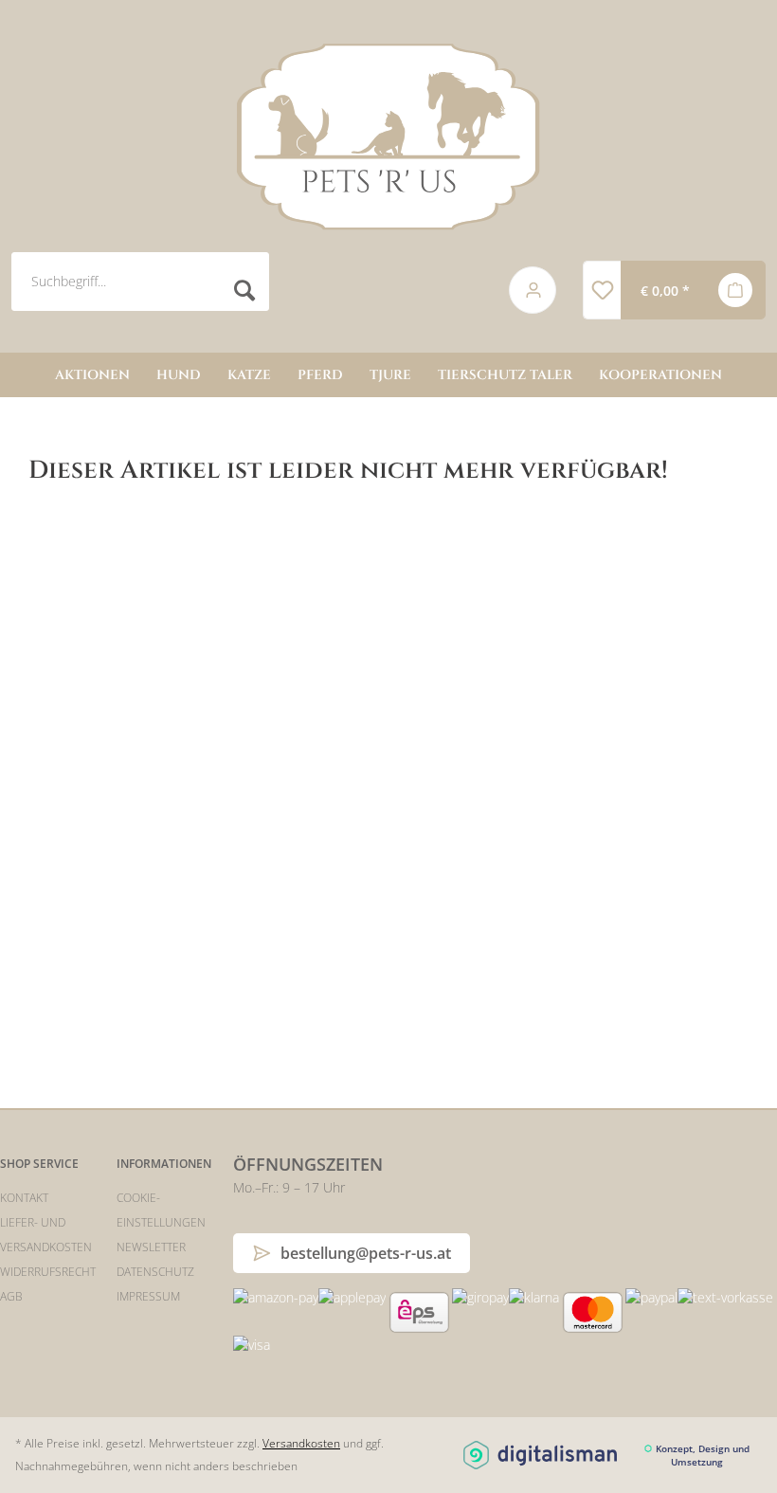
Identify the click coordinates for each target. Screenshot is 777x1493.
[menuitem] (245, 290)
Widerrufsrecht (48, 1272)
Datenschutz (155, 1272)
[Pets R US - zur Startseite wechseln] (388, 136)
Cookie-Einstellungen (161, 1210)
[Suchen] (245, 290)
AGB (11, 1296)
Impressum (148, 1296)
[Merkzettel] (602, 290)
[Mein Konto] (533, 290)
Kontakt (24, 1198)
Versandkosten (301, 1443)
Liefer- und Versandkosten (46, 1234)
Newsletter (151, 1247)
